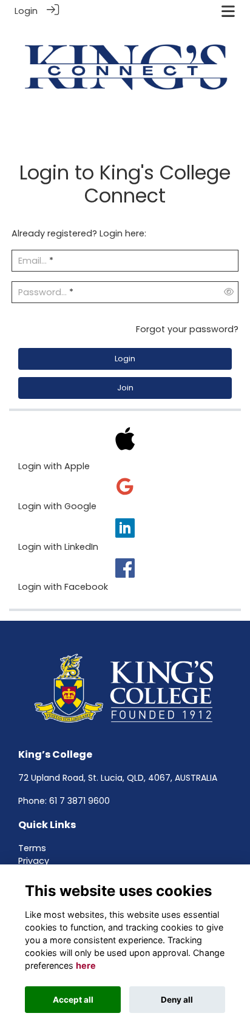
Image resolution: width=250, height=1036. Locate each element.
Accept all (73, 999)
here (86, 965)
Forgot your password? (187, 329)
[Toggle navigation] (228, 11)
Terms (32, 848)
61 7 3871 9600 (79, 801)
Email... (32, 261)
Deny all (177, 999)
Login (26, 11)
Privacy (33, 861)
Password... (42, 292)
